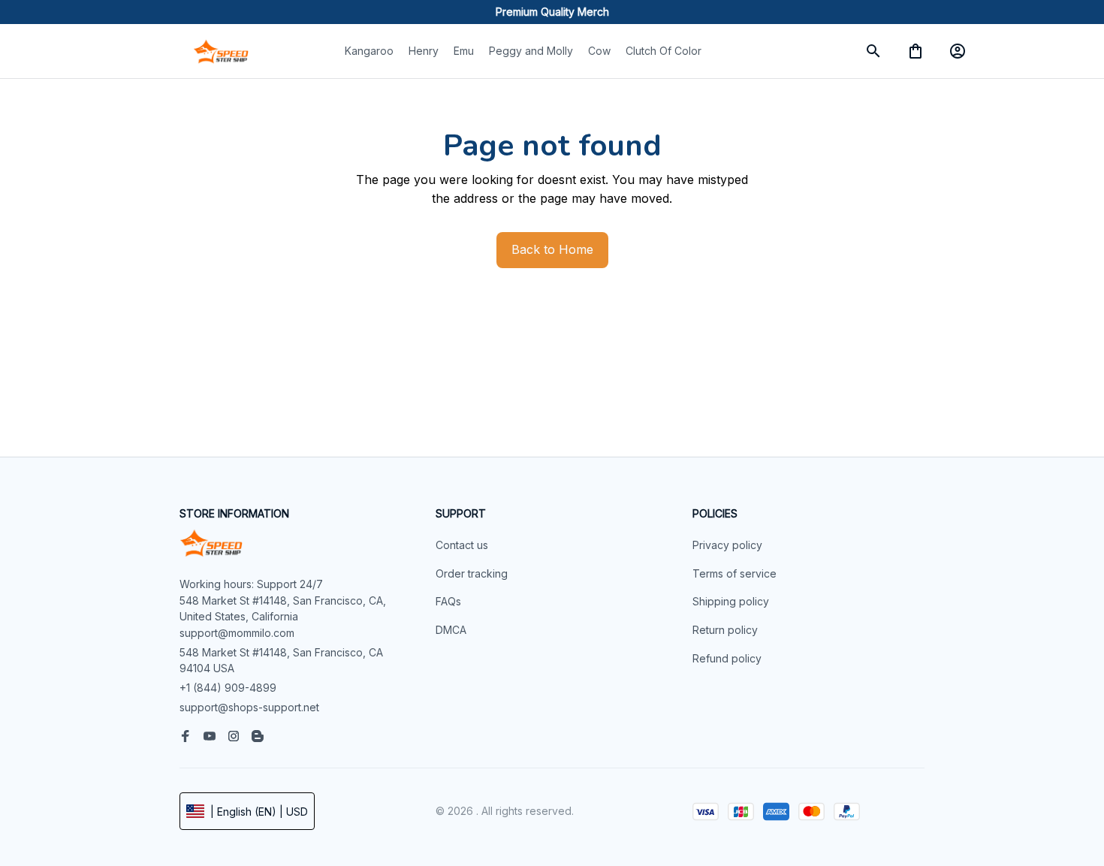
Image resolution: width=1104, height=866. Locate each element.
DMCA (451, 629)
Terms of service (734, 573)
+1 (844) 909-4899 (227, 687)
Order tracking (472, 573)
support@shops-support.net (249, 707)
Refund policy (727, 658)
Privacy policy (727, 545)
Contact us (462, 545)
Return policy (725, 629)
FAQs (448, 601)
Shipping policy (730, 601)
